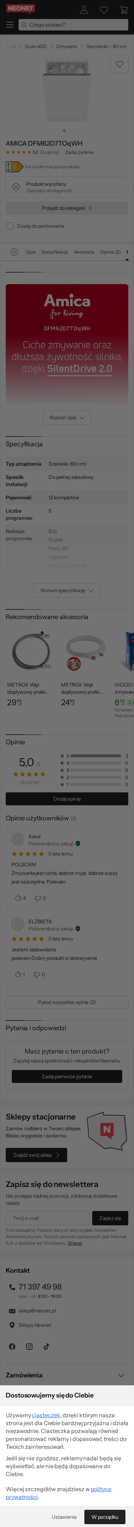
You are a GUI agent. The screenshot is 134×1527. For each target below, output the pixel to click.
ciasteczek (46, 1415)
